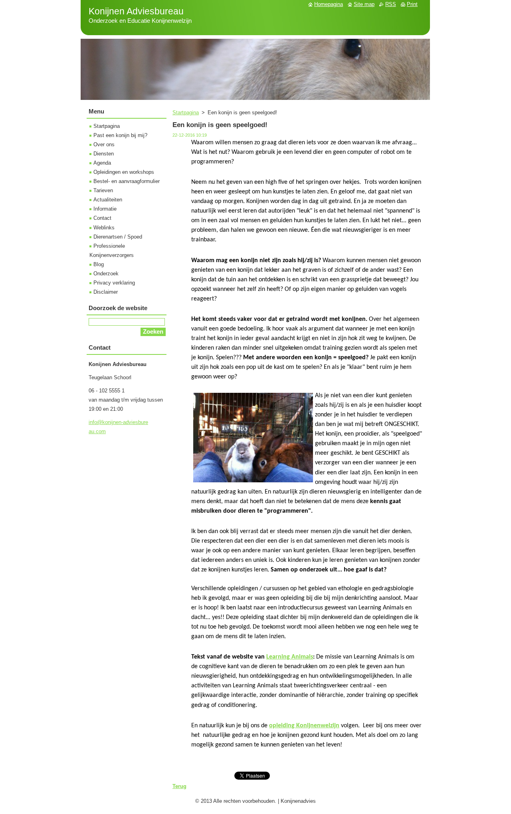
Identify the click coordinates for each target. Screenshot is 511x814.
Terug (179, 786)
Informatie (105, 209)
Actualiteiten (107, 200)
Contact (102, 218)
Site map (364, 4)
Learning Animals (289, 657)
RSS (390, 4)
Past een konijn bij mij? (120, 135)
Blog (98, 264)
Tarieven (103, 190)
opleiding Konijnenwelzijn (304, 725)
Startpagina (185, 112)
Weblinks (104, 228)
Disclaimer (105, 292)
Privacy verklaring (114, 283)
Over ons (104, 144)
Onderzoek (106, 274)
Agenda (102, 163)
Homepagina (328, 4)
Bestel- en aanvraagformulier (126, 181)
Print (412, 4)
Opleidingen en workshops (123, 172)
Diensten (103, 154)
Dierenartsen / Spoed (117, 237)
